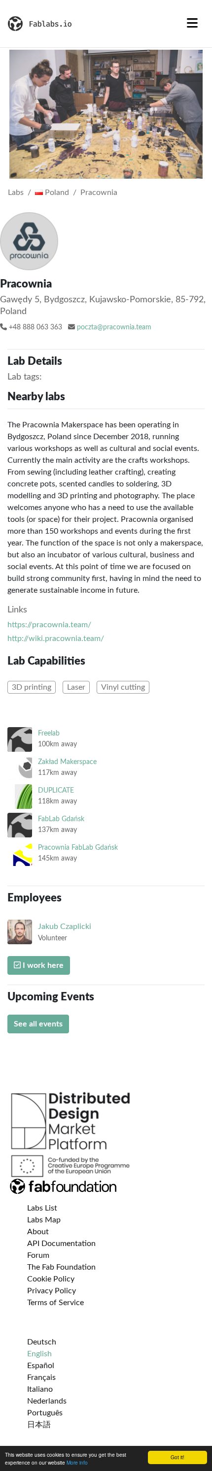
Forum (38, 1255)
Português (45, 1413)
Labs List (42, 1208)
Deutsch (41, 1342)
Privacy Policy (51, 1291)
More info (77, 1462)
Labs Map (44, 1220)
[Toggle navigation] (192, 23)
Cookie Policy (50, 1279)
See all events (38, 1024)
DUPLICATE (56, 790)
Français (41, 1377)
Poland (56, 192)
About (38, 1232)
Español (40, 1366)
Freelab (49, 733)
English (39, 1354)
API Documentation (61, 1243)
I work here (42, 965)
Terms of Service (55, 1303)
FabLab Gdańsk (61, 819)
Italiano (40, 1389)
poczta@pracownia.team (114, 327)
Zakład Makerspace (67, 762)
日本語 (39, 1425)
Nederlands (47, 1401)
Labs (16, 192)
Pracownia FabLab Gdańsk (78, 847)
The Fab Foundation (61, 1267)
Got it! (177, 1457)
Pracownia (98, 192)
